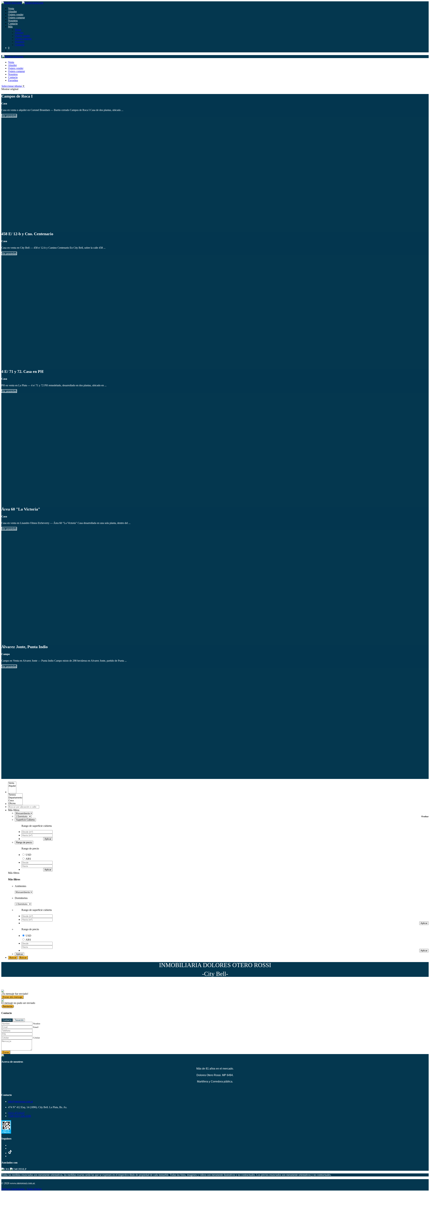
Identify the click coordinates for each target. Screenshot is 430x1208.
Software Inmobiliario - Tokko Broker (21, 1189)
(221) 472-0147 (16, 1112)
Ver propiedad (9, 115)
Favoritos (13, 80)
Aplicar (48, 839)
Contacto (13, 23)
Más (10, 26)
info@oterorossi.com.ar (20, 1101)
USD (28, 854)
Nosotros (13, 20)
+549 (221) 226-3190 (19, 1115)
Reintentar (8, 1006)
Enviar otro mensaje (12, 997)
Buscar (12, 957)
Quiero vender (15, 14)
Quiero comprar (16, 17)
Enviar (6, 1052)
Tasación (19, 1020)
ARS (28, 858)
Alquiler (12, 11)
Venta (11, 8)
